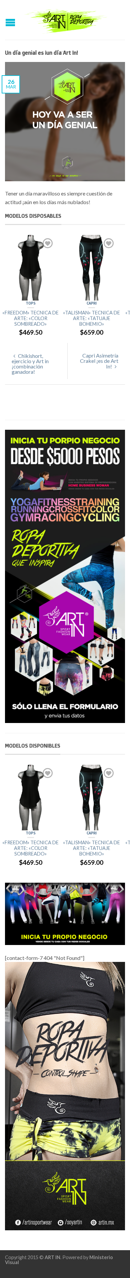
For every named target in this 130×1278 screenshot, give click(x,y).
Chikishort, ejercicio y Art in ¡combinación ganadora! (30, 364)
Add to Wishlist (48, 243)
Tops (31, 303)
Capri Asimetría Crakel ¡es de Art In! (99, 360)
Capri (92, 303)
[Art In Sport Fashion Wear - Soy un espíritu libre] (66, 20)
